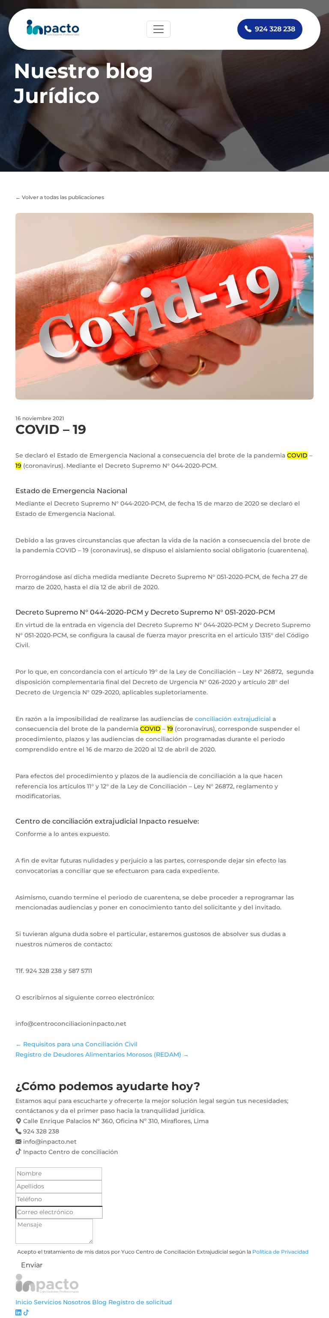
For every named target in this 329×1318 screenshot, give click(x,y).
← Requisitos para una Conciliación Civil (76, 1044)
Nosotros (76, 1302)
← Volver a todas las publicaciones (59, 197)
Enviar (31, 1265)
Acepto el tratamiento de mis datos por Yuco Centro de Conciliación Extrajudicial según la (162, 1251)
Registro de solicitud (140, 1302)
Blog (99, 1302)
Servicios (47, 1302)
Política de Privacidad (280, 1251)
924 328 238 (275, 29)
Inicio (23, 1302)
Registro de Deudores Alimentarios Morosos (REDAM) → (102, 1054)
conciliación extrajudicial (233, 719)
